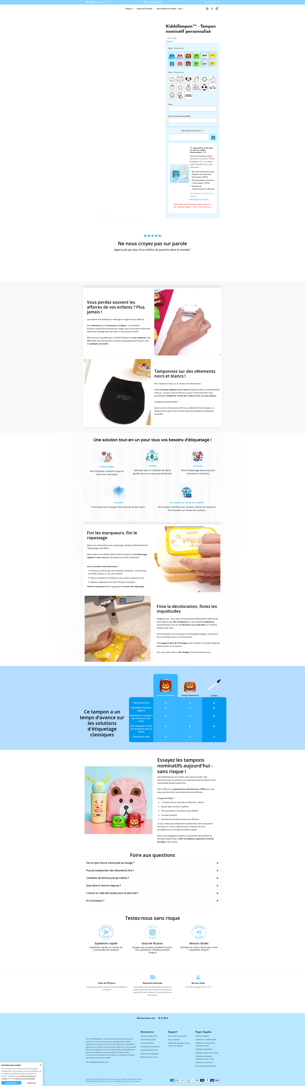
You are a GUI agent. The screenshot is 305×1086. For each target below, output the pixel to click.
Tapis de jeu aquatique (149, 1053)
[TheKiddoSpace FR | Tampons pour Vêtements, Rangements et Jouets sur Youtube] (92, 2)
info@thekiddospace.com (97, 1062)
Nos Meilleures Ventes (166, 8)
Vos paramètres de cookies (206, 1066)
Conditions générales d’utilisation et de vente (204, 1057)
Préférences (31, 1083)
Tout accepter (11, 1083)
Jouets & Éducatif (145, 8)
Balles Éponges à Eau (149, 1057)
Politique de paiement (204, 1062)
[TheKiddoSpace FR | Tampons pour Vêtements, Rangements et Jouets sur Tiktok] (94, 2)
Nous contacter (211, 2)
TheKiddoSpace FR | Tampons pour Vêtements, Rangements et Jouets (120, 1079)
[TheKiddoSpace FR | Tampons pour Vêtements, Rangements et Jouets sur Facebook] (87, 2)
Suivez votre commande (177, 1036)
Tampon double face (149, 1036)
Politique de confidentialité (24, 1079)
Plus (181, 8)
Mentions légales (202, 1036)
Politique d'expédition (204, 1049)
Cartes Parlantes (147, 1043)
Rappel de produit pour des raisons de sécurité (179, 1044)
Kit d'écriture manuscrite (150, 1046)
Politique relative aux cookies (206, 1053)
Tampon (130, 8)
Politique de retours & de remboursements (205, 1044)
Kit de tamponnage (148, 1039)
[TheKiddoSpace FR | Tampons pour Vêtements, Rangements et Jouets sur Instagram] (89, 2)
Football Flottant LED (149, 1050)
